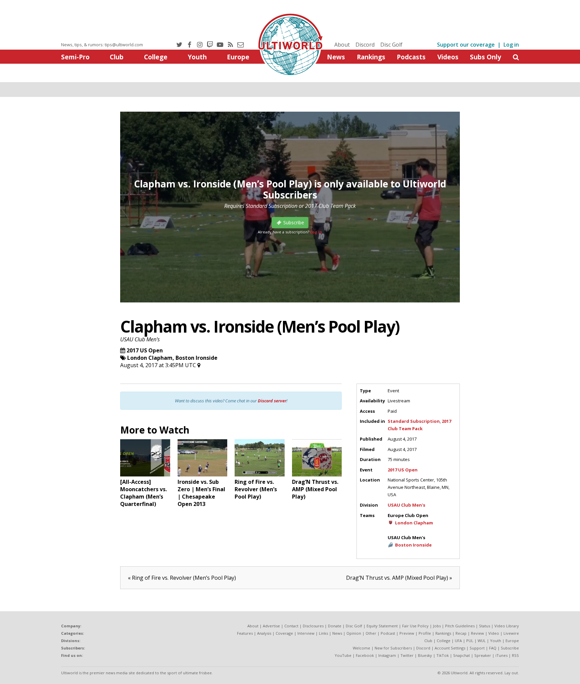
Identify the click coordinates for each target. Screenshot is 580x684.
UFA (458, 640)
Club (117, 56)
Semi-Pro (75, 56)
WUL (482, 640)
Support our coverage (466, 44)
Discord (365, 44)
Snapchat (461, 655)
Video (493, 633)
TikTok (442, 655)
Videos (447, 56)
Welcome (361, 647)
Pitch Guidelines (460, 625)
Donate (334, 625)
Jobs (437, 625)
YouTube (343, 655)
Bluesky (425, 655)
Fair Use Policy (415, 625)
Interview (306, 633)
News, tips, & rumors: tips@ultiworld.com (102, 45)
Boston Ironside (197, 357)
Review (477, 633)
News (336, 56)
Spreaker (482, 655)
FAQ (492, 647)
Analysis (264, 633)
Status (484, 625)
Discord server (272, 401)
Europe (238, 56)
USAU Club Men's (140, 339)
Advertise (271, 625)
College (155, 56)
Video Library (506, 625)
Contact (291, 625)
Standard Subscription (414, 421)
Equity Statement (382, 625)
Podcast (388, 633)
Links (323, 633)
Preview (406, 633)
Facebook (365, 655)
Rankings (371, 56)
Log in (511, 44)
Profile (425, 633)
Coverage (284, 633)
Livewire (511, 633)
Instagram (387, 655)
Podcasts (411, 56)
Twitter (407, 655)
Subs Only (485, 56)
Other (371, 633)
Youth (197, 56)
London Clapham (150, 357)
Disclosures (313, 625)
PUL (469, 640)
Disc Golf (391, 44)
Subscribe (510, 647)
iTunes (501, 655)
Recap (461, 633)
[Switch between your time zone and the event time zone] (198, 365)
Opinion (353, 633)
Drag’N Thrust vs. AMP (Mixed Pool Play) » (399, 577)
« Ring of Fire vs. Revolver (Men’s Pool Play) (182, 577)
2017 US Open (145, 350)
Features (245, 633)
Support (477, 647)
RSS (515, 655)
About (342, 44)
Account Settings (450, 647)
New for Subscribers (393, 647)
